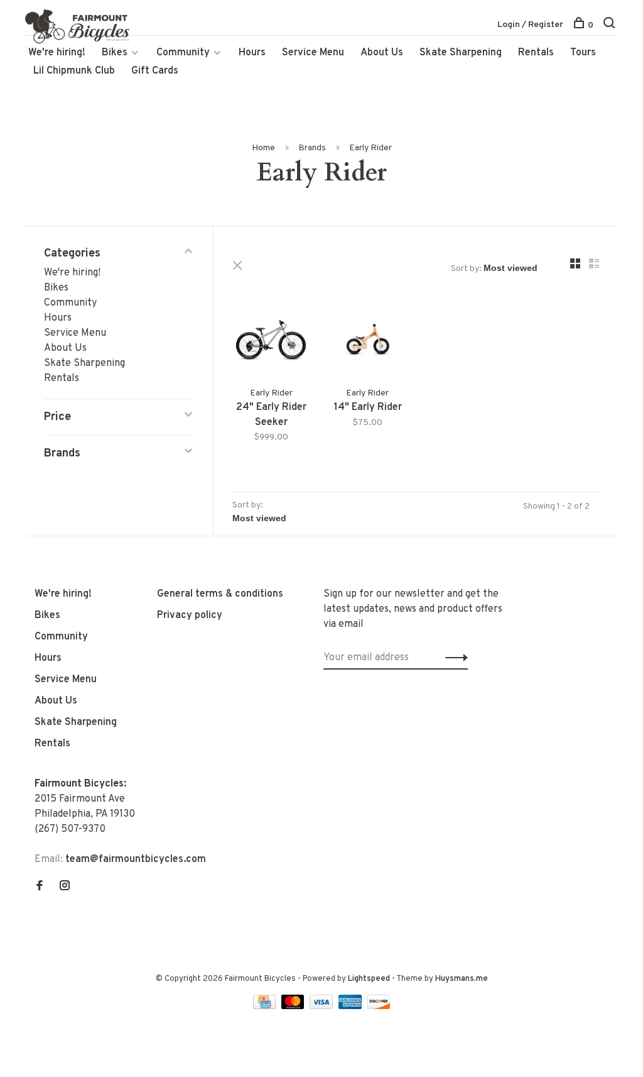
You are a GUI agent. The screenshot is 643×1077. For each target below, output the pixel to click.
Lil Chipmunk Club (74, 71)
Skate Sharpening (460, 53)
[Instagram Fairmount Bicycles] (65, 887)
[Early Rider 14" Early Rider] (368, 342)
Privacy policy (189, 615)
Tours (583, 53)
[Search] (610, 25)
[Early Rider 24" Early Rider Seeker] (271, 342)
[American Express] (351, 1006)
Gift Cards (154, 71)
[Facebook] (40, 887)
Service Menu (313, 53)
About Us (381, 53)
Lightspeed (369, 979)
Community (183, 53)
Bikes (114, 53)
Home (263, 148)
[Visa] (322, 1006)
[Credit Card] (265, 1006)
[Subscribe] (453, 657)
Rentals (536, 53)
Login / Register (530, 24)
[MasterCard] (294, 1006)
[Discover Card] (379, 1006)
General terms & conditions (220, 594)
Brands (312, 148)
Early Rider (370, 148)
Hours (252, 53)
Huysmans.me (461, 979)
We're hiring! (56, 53)
